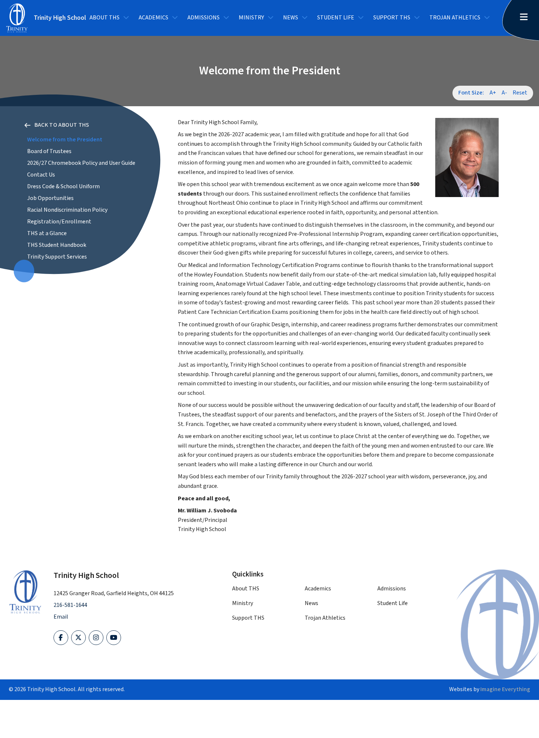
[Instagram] (96, 637)
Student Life (335, 18)
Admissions (203, 18)
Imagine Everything (505, 689)
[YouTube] (113, 637)
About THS (104, 18)
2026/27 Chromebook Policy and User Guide (81, 163)
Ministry (251, 18)
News (290, 18)
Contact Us (41, 175)
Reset (520, 93)
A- (504, 93)
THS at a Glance (47, 233)
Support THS (391, 18)
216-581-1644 (70, 605)
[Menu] (526, 17)
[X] (78, 637)
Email (61, 617)
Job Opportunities (50, 198)
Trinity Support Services (57, 257)
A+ (492, 93)
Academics (153, 18)
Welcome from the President (64, 140)
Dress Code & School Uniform (63, 186)
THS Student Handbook (56, 245)
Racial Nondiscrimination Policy (67, 210)
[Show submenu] (126, 18)
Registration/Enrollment (59, 222)
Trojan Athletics (454, 18)
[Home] (25, 592)
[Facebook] (61, 637)
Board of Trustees (49, 151)
